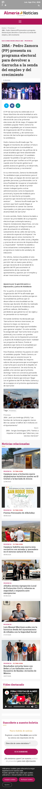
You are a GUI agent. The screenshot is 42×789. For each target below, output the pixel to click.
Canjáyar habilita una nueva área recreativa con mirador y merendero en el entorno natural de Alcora (21, 531)
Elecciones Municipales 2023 (12, 40)
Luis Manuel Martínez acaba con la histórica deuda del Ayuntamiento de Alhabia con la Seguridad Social (21, 611)
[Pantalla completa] (36, 706)
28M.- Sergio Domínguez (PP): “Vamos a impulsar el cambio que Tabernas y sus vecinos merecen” (22, 432)
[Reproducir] (6, 706)
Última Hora (18, 471)
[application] (21, 699)
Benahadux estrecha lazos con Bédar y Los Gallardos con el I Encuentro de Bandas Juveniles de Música (21, 650)
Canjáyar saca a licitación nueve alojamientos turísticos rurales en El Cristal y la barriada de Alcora (21, 458)
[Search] (38, 5)
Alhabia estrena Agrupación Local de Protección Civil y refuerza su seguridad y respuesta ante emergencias (21, 570)
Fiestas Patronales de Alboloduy (21, 497)
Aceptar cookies (10, 780)
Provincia (29, 40)
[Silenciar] (32, 706)
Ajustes (7, 785)
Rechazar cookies (27, 780)
